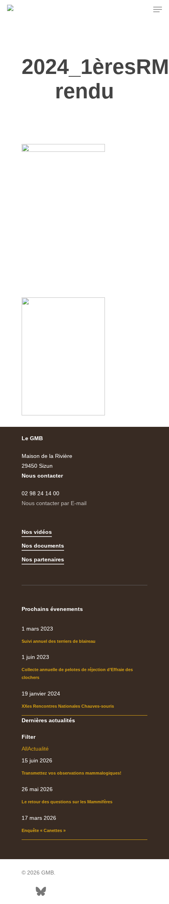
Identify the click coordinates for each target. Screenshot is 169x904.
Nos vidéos (37, 532)
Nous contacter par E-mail (54, 503)
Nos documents (43, 545)
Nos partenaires (43, 559)
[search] (141, 9)
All (25, 748)
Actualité (38, 748)
